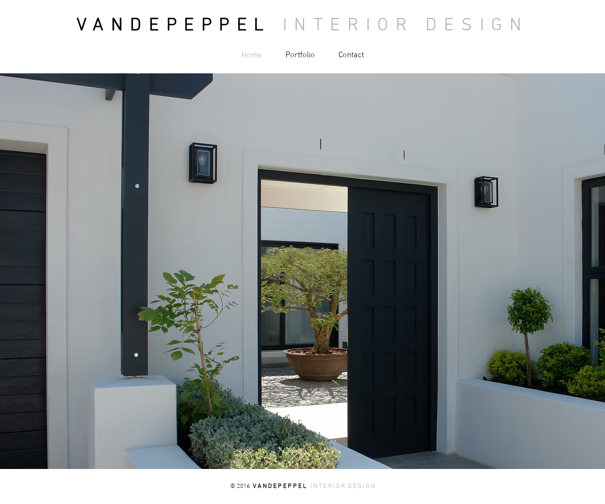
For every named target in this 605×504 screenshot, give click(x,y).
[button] (302, 271)
